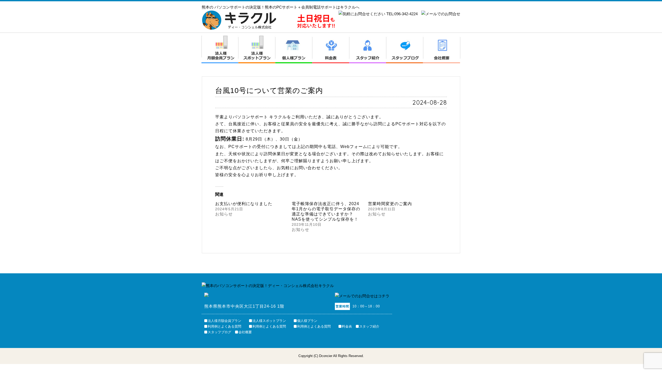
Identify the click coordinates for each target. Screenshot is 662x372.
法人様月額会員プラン (219, 49)
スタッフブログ (404, 49)
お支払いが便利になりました (243, 204)
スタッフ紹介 (367, 49)
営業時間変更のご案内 (390, 204)
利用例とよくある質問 (224, 326)
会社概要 (441, 49)
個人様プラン (293, 49)
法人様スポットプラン (256, 49)
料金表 (330, 49)
